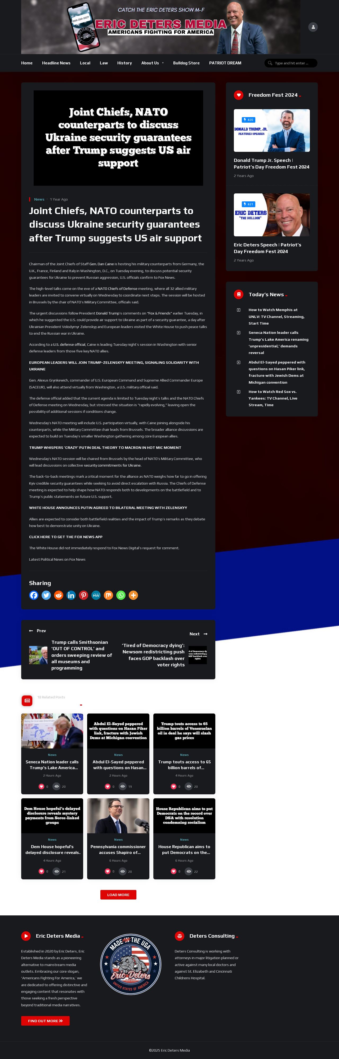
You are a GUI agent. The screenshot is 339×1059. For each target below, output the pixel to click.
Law (104, 63)
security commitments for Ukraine (112, 465)
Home (27, 63)
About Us (150, 63)
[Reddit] (58, 595)
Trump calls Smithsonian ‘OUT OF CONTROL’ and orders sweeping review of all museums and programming (81, 655)
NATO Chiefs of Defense (117, 288)
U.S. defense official (69, 344)
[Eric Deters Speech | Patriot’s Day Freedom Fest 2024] (272, 214)
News (39, 199)
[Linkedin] (71, 595)
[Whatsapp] (121, 595)
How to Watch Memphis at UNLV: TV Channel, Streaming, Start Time (277, 316)
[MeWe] (96, 595)
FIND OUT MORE (43, 1021)
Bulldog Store (186, 63)
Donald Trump (107, 313)
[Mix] (108, 595)
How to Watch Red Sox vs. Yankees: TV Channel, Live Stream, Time (273, 398)
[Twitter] (46, 595)
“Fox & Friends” (159, 313)
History (124, 63)
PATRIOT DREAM (225, 63)
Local (85, 63)
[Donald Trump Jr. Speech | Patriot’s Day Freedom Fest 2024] (272, 130)
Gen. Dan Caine (102, 264)
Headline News (56, 63)
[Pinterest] (83, 595)
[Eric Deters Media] (160, 27)
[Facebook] (33, 595)
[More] (133, 595)
